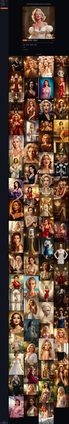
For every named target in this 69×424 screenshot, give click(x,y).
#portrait (24, 44)
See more (52, 42)
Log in (4, 421)
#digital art (27, 44)
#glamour (35, 44)
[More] (51, 40)
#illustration (31, 44)
